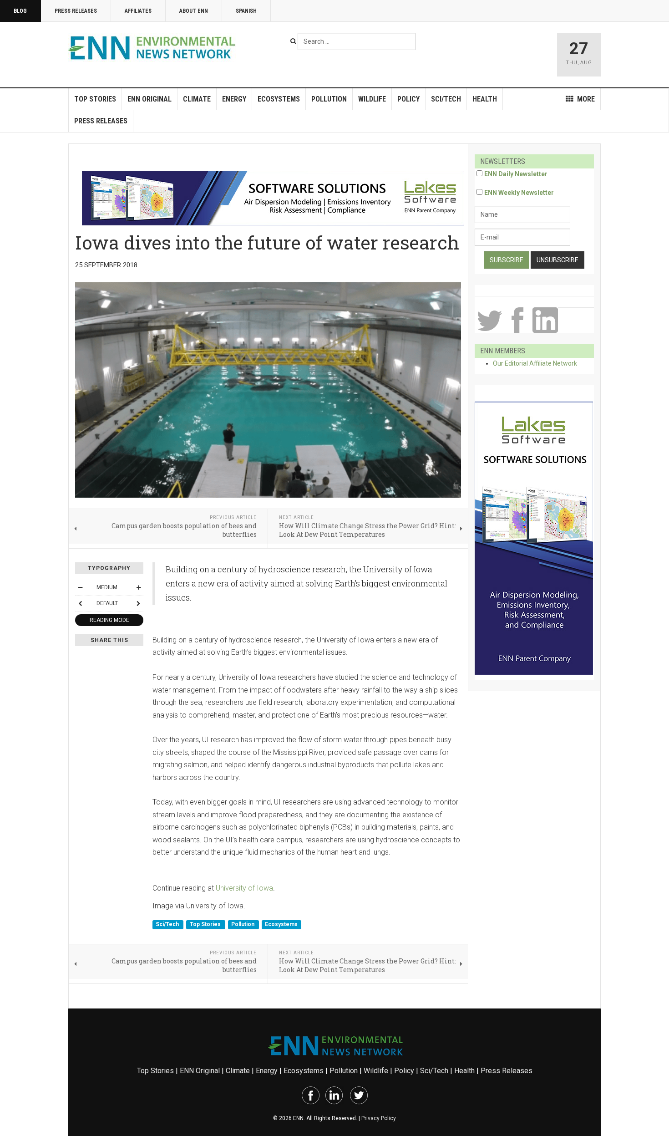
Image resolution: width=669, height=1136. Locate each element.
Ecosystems (279, 99)
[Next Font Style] (138, 603)
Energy (234, 99)
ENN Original (149, 99)
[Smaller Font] (80, 587)
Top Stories (95, 99)
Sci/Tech (446, 99)
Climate (197, 99)
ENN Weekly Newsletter (519, 192)
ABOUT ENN (193, 11)
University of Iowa (244, 888)
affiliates (138, 11)
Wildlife (372, 99)
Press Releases (76, 11)
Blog (20, 11)
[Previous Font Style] (80, 603)
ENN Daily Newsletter (515, 174)
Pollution (329, 99)
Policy (408, 99)
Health (484, 99)
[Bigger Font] (138, 587)
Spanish (246, 11)
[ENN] (153, 48)
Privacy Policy (378, 1118)
